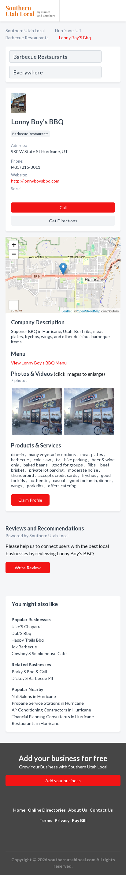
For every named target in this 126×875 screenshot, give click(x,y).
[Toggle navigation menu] (118, 11)
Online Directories (47, 810)
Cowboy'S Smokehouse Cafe (39, 653)
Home (19, 810)
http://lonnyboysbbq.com (35, 180)
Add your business (63, 780)
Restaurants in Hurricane (35, 723)
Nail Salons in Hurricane (34, 696)
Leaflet (66, 310)
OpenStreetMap (88, 310)
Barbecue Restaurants (27, 37)
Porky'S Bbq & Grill (29, 671)
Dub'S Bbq (21, 633)
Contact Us (101, 810)
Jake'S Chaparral (27, 626)
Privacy (62, 820)
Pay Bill (79, 820)
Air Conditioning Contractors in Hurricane (51, 709)
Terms (45, 820)
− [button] (14, 254)
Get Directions (63, 220)
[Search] (110, 65)
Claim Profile (30, 500)
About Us (77, 810)
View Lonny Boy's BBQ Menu (39, 362)
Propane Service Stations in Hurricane (48, 703)
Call (63, 207)
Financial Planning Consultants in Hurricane (53, 716)
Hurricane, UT (68, 30)
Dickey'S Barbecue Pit (33, 678)
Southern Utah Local (25, 30)
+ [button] (14, 245)
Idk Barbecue (24, 646)
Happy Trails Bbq (28, 640)
